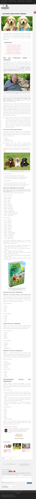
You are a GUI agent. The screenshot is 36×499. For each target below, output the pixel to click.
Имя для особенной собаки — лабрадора (13, 45)
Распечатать (15, 426)
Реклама (15, 491)
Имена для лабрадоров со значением (14, 47)
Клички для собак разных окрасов (13, 46)
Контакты (20, 491)
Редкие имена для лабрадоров (12, 50)
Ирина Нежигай (8, 426)
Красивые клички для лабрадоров (13, 49)
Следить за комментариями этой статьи (8, 482)
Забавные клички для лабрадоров (13, 52)
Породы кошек (3, 3)
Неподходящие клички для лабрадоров (13, 53)
